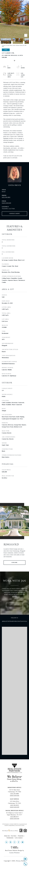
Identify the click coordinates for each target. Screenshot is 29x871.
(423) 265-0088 (14, 793)
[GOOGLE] (10, 842)
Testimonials (10, 837)
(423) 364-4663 (6, 197)
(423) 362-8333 (14, 805)
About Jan (7, 835)
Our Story (13, 835)
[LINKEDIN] (6, 842)
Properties (21, 835)
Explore (14, 562)
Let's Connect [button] (14, 605)
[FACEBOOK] (18, 842)
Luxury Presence (14, 852)
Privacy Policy (20, 861)
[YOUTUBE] (22, 842)
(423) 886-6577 (14, 816)
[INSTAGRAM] (14, 842)
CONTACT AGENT (14, 213)
